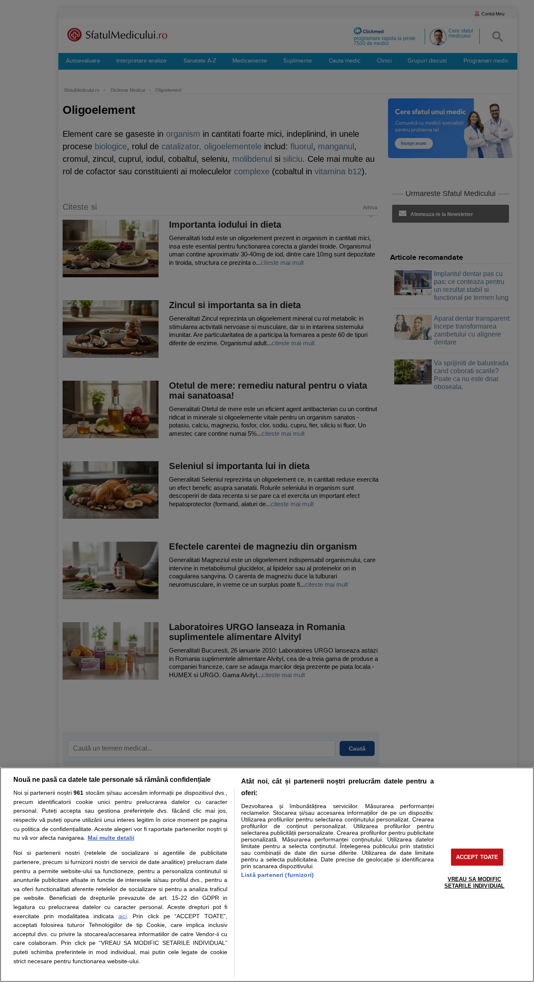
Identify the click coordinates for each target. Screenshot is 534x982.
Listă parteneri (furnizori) (277, 874)
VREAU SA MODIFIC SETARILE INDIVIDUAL (474, 882)
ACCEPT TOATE (477, 857)
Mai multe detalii (111, 837)
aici (122, 916)
